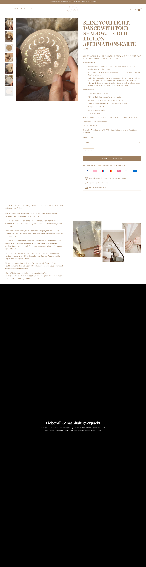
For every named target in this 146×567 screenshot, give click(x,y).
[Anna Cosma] (73, 9)
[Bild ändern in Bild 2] (9, 36)
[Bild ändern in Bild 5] (9, 68)
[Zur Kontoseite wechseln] (135, 9)
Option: (88, 137)
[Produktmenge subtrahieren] (92, 150)
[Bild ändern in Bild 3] (9, 48)
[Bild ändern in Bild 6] (9, 80)
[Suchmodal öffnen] (131, 9)
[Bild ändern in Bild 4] (9, 57)
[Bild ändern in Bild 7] (9, 91)
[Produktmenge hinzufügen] (85, 150)
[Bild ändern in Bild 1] (9, 24)
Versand (99, 165)
